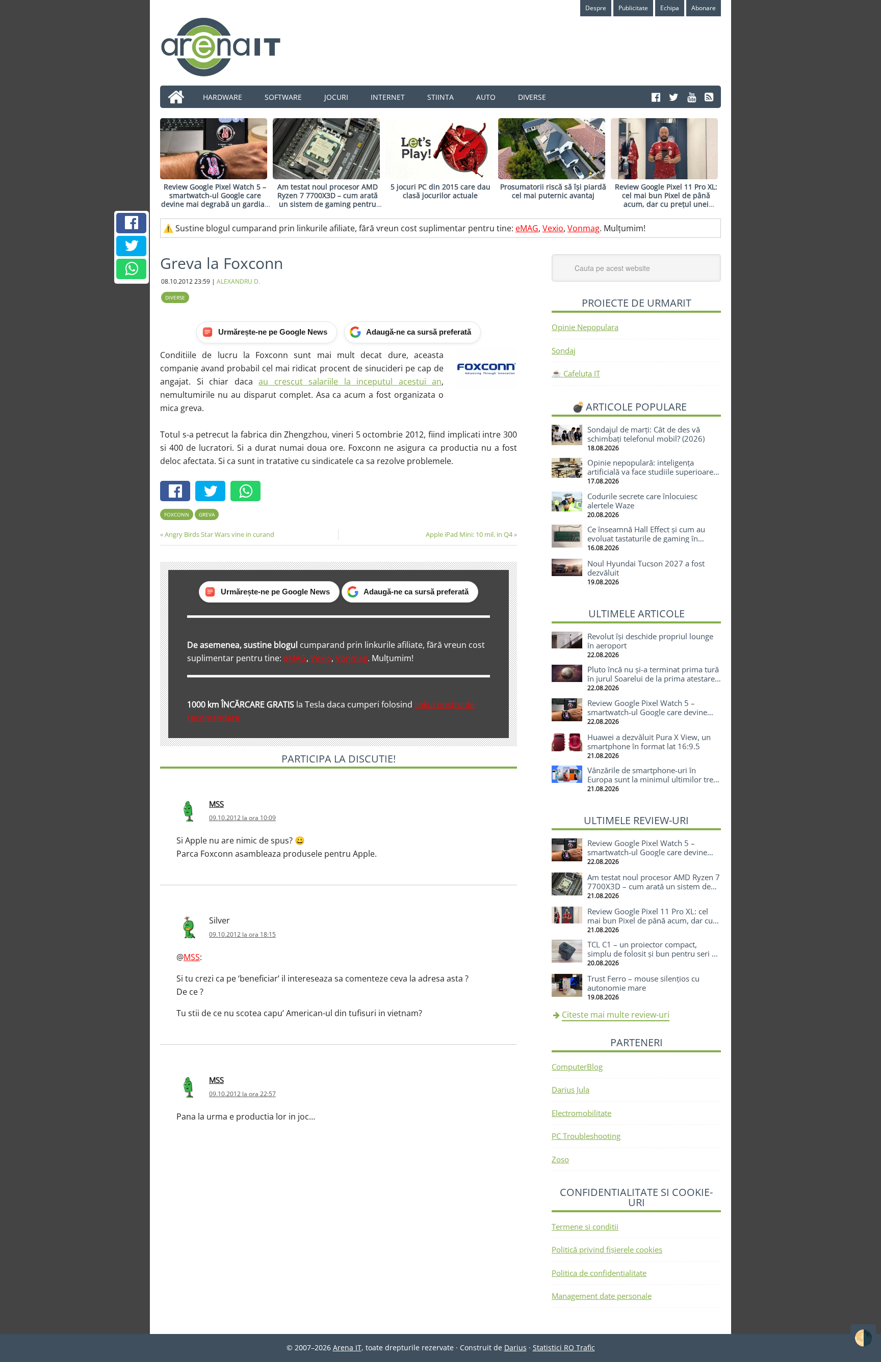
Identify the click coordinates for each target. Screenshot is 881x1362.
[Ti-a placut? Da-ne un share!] (131, 223)
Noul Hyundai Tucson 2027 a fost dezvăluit (646, 568)
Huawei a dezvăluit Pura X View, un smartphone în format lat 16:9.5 (649, 741)
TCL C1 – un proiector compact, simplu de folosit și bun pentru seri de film (653, 953)
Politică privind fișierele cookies (607, 1249)
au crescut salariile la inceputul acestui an (350, 381)
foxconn (176, 514)
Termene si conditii (585, 1226)
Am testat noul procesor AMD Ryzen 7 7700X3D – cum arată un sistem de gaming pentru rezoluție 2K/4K (327, 199)
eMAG (526, 228)
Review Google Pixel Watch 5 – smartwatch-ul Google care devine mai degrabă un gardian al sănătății (215, 199)
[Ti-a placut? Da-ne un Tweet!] (131, 246)
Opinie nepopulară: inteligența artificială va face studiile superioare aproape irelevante (650, 471)
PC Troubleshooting (586, 1136)
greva (207, 514)
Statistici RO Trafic (564, 1347)
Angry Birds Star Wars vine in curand (219, 534)
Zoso (560, 1159)
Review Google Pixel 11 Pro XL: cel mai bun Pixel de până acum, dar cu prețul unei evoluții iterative (666, 199)
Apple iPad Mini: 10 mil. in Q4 (469, 534)
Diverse (175, 297)
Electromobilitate (581, 1113)
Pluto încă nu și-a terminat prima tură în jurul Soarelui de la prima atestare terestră (653, 678)
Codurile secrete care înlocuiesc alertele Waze (642, 500)
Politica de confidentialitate (599, 1273)
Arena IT (229, 46)
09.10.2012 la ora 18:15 (242, 934)
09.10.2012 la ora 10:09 (242, 817)
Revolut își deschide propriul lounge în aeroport (650, 640)
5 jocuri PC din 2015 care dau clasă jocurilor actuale (440, 191)
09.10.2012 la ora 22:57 (242, 1093)
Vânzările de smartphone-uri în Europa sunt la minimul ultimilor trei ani (651, 779)
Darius (515, 1347)
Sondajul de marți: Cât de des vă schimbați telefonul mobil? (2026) (646, 434)
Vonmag (583, 228)
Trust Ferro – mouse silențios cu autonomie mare (643, 983)
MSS (216, 804)
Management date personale (602, 1296)
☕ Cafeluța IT (576, 373)
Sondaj (564, 350)
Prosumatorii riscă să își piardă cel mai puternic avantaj (553, 191)
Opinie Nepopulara (585, 327)
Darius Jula (570, 1089)
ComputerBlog (577, 1066)
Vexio (552, 228)
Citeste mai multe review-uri (615, 1014)
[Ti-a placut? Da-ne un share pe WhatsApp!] (131, 269)
